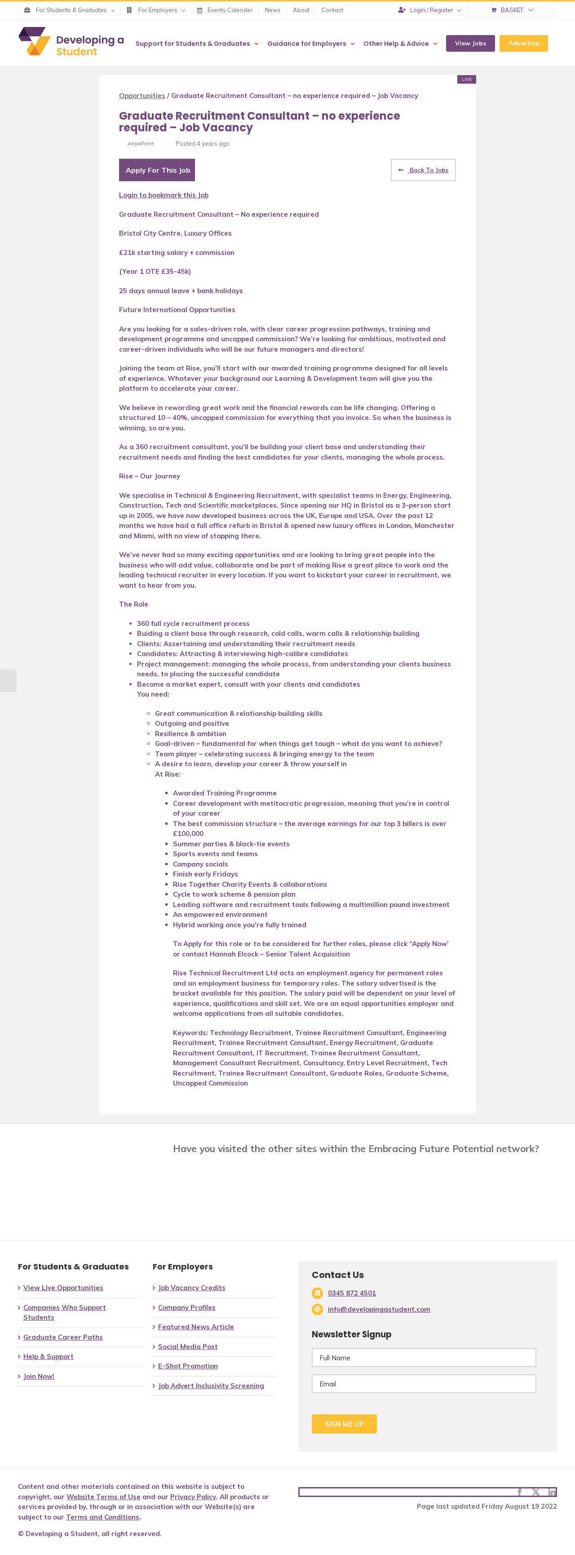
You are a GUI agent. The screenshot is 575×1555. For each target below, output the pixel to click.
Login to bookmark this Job (163, 195)
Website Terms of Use (103, 1496)
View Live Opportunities (63, 1287)
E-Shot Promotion (188, 1366)
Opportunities (142, 95)
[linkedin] (552, 1492)
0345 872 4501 (352, 1293)
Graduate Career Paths (63, 1337)
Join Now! (38, 1376)
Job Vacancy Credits (192, 1287)
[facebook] (519, 1492)
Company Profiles (187, 1307)
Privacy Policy (193, 1496)
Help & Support (48, 1356)
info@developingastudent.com (379, 1309)
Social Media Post (188, 1346)
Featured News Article (196, 1327)
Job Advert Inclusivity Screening (211, 1385)
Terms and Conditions (102, 1517)
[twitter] (536, 1492)
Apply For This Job (158, 169)
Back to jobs (428, 170)
